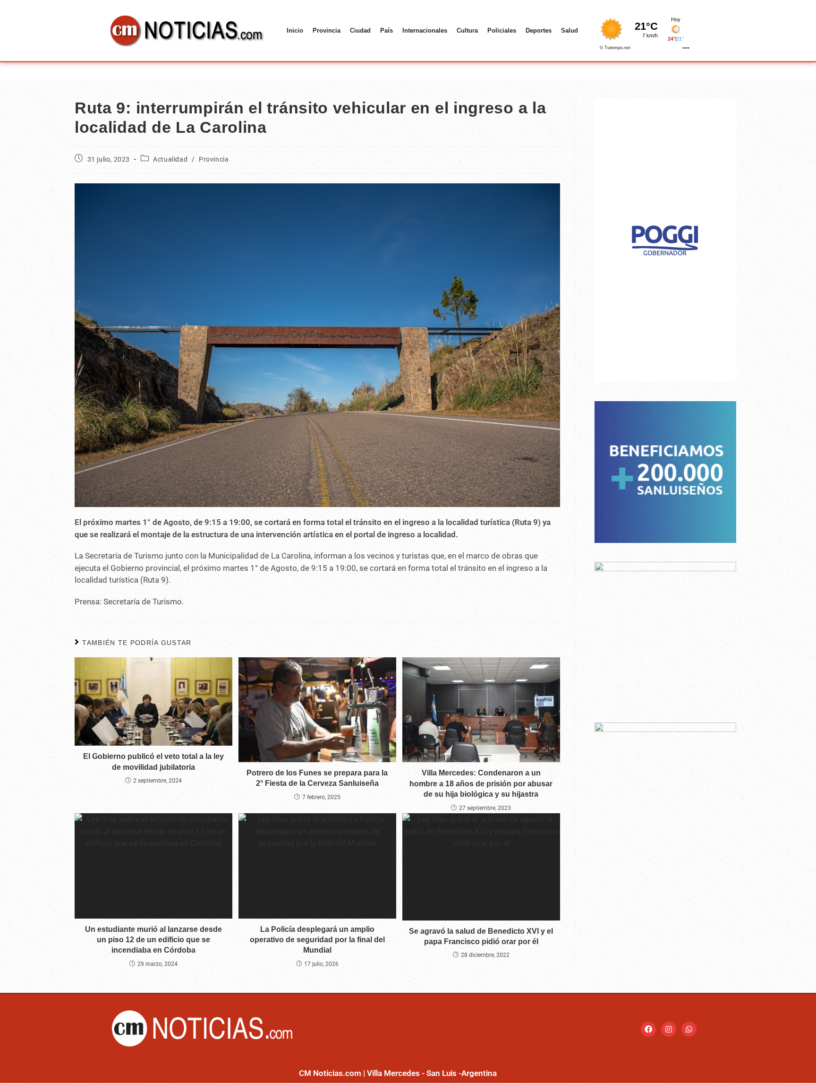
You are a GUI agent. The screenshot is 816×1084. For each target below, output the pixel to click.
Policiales (501, 30)
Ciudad (360, 30)
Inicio (295, 30)
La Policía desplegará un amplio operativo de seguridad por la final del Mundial (317, 940)
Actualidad (170, 159)
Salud (569, 30)
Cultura (467, 30)
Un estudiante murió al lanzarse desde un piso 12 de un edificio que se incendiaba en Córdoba (153, 940)
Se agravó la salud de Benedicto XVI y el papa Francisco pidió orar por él (481, 936)
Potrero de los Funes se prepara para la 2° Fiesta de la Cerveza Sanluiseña (317, 778)
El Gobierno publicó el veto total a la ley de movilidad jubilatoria (153, 761)
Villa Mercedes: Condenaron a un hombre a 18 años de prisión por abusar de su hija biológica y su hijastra (480, 783)
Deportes (539, 30)
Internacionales (424, 30)
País (386, 30)
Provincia (326, 30)
